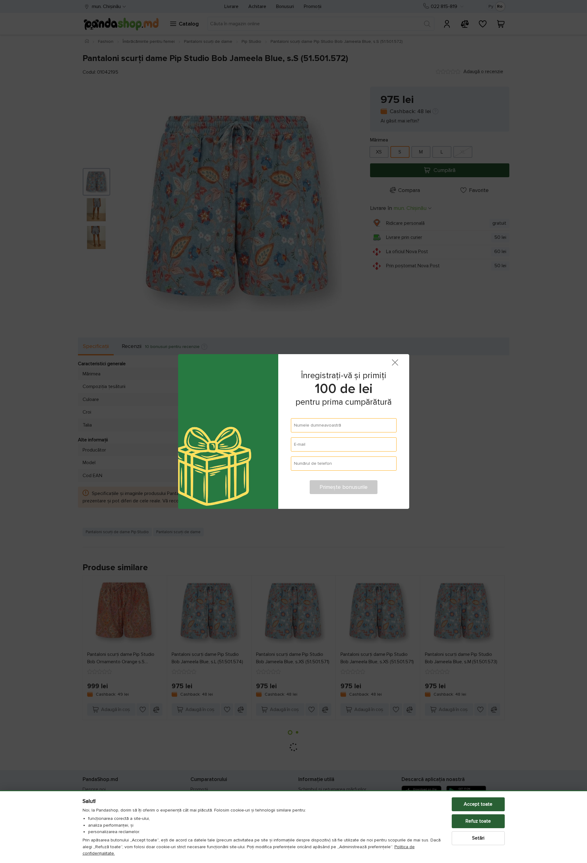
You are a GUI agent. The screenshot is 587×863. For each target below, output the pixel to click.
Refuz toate (478, 821)
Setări (478, 838)
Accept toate (478, 804)
